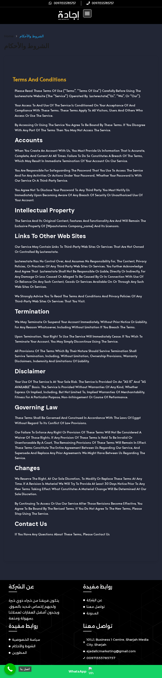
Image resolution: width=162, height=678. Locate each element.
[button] (87, 13)
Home (9, 36)
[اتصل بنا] (10, 669)
